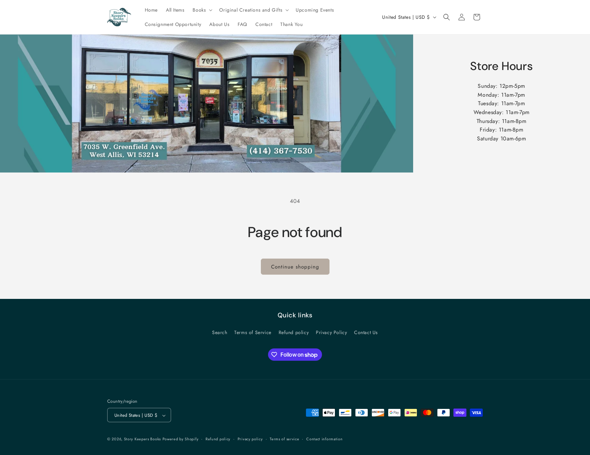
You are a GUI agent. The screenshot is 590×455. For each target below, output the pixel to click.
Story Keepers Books (142, 439)
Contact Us (366, 332)
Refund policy (294, 332)
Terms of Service (252, 332)
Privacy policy (250, 439)
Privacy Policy (331, 332)
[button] (201, 10)
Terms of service (284, 439)
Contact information (324, 439)
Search (219, 332)
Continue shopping (295, 267)
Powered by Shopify (181, 439)
